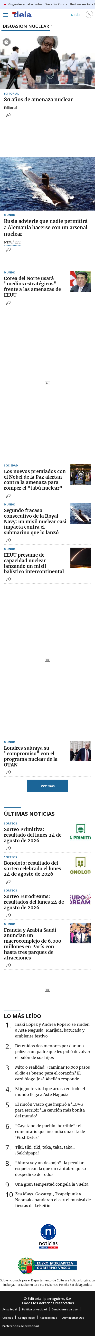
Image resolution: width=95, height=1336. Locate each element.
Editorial (10, 108)
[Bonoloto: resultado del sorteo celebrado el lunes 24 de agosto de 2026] (80, 866)
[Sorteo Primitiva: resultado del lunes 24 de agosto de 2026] (80, 832)
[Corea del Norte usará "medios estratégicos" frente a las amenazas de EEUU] (80, 281)
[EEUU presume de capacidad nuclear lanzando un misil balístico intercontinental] (80, 558)
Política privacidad (34, 1309)
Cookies (7, 1317)
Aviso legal (9, 1309)
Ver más (48, 786)
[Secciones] (5, 15)
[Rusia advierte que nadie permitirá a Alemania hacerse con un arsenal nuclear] (47, 184)
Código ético (26, 1317)
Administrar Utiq (73, 1317)
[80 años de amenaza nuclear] (47, 62)
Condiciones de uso (65, 1309)
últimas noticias (29, 813)
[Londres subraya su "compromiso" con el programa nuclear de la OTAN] (80, 751)
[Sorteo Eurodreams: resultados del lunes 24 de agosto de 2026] (80, 899)
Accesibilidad (48, 1317)
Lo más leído (22, 1015)
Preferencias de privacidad (20, 1326)
